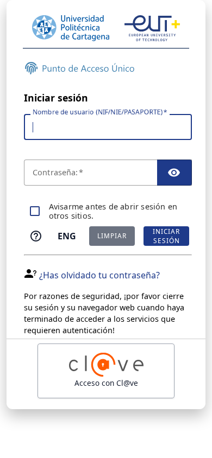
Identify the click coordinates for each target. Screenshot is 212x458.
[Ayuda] (36, 236)
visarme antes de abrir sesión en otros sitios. (113, 211)
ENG (67, 236)
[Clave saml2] (106, 371)
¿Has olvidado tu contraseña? (99, 275)
